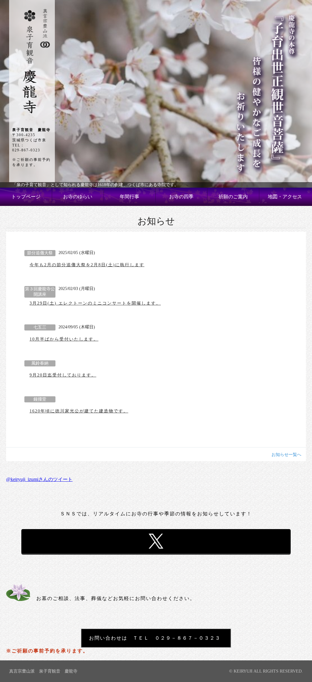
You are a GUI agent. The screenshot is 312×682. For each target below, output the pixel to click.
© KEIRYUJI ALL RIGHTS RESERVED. (266, 671)
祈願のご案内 (233, 196)
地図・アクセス (285, 196)
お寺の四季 (181, 196)
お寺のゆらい (77, 196)
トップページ (26, 196)
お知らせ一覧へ (286, 454)
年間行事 (129, 196)
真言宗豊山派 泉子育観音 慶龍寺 (43, 671)
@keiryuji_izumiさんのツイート (39, 479)
